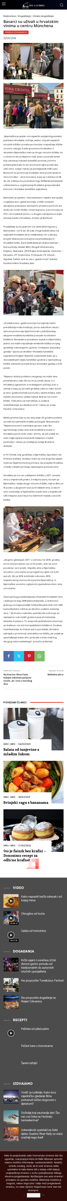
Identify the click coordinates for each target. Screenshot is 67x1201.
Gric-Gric (9, 744)
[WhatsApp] (39, 656)
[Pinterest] (29, 656)
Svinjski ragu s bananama (25, 802)
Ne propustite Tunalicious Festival (42, 980)
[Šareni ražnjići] (11, 1067)
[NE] (62, 1176)
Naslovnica (9, 16)
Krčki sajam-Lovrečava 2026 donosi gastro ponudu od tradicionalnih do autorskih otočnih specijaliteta (38, 966)
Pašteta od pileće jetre (35, 1029)
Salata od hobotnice (33, 931)
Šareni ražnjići (29, 1063)
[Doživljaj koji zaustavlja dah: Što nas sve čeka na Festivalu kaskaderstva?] (11, 1117)
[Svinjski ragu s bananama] (33, 782)
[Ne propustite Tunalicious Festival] (11, 985)
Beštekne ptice (56, 674)
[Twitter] (19, 656)
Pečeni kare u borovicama (37, 1046)
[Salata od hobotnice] (11, 935)
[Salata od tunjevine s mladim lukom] (33, 729)
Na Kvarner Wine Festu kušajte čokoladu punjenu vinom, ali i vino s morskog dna (17, 679)
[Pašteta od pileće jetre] (11, 1033)
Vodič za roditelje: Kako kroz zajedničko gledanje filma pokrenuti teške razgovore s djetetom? (38, 1098)
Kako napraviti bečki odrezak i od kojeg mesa (41, 898)
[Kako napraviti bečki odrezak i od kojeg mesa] (11, 901)
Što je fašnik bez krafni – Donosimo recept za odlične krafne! (24, 855)
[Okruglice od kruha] (11, 918)
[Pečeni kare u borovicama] (11, 1050)
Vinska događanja (43, 16)
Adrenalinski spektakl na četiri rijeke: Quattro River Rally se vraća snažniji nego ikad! (42, 1133)
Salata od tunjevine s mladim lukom (21, 751)
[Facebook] (8, 656)
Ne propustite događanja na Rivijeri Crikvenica (38, 999)
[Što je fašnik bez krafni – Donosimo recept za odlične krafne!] (33, 830)
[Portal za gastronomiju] (33, 5)
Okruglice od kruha (33, 913)
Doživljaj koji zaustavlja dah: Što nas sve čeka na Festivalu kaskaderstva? (40, 1116)
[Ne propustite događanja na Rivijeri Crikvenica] (11, 1002)
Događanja (24, 16)
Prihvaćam (33, 1195)
